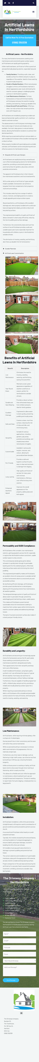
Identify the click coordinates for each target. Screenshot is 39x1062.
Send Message (11, 980)
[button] (33, 2)
